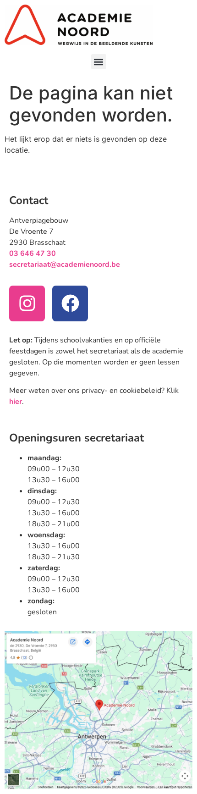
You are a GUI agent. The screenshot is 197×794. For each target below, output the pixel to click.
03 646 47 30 (32, 253)
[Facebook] (70, 303)
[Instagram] (27, 303)
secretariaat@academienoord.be (64, 264)
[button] (98, 61)
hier (15, 402)
